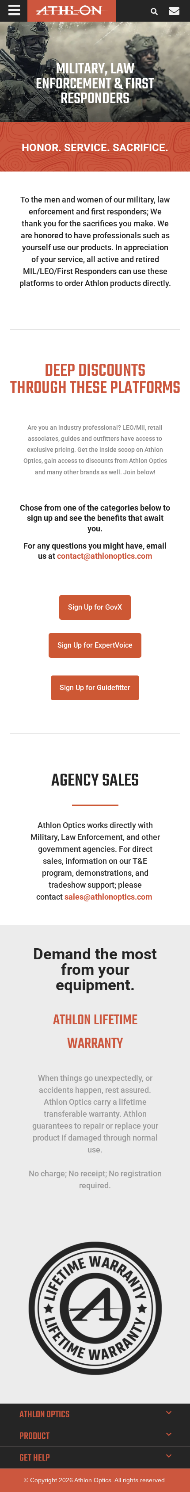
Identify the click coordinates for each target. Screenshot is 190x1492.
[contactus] (174, 11)
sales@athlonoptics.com (108, 896)
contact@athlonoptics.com (104, 556)
